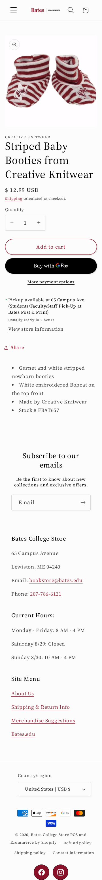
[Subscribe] (82, 502)
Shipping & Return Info (40, 706)
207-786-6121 (45, 593)
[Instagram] (60, 872)
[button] (13, 10)
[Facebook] (41, 872)
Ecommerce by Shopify (33, 842)
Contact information (73, 852)
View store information (36, 329)
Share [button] (17, 347)
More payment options (51, 282)
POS (74, 834)
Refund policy (77, 842)
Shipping (13, 198)
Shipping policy (30, 852)
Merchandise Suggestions (43, 720)
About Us (22, 693)
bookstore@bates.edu (56, 580)
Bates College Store (50, 834)
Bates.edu (23, 734)
